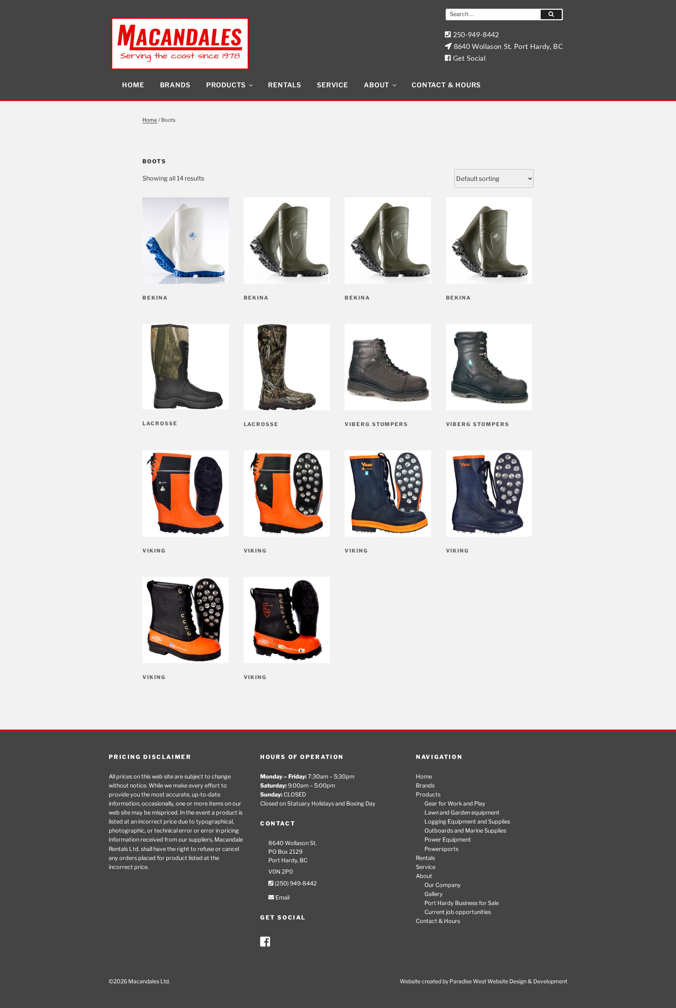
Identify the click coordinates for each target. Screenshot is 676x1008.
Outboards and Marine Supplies (465, 830)
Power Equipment (447, 839)
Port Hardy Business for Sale (461, 903)
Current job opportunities (457, 912)
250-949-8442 (475, 35)
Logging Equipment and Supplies (467, 821)
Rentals (284, 85)
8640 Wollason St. (292, 843)
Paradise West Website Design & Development (508, 981)
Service (332, 85)
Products (226, 85)
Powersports (441, 849)
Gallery (433, 894)
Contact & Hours (446, 85)
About (376, 85)
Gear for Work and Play (454, 803)
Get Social (468, 58)
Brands (175, 85)
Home (133, 85)
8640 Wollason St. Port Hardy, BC (507, 46)
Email (281, 897)
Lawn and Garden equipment (462, 812)
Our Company (442, 885)
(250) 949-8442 (295, 883)
